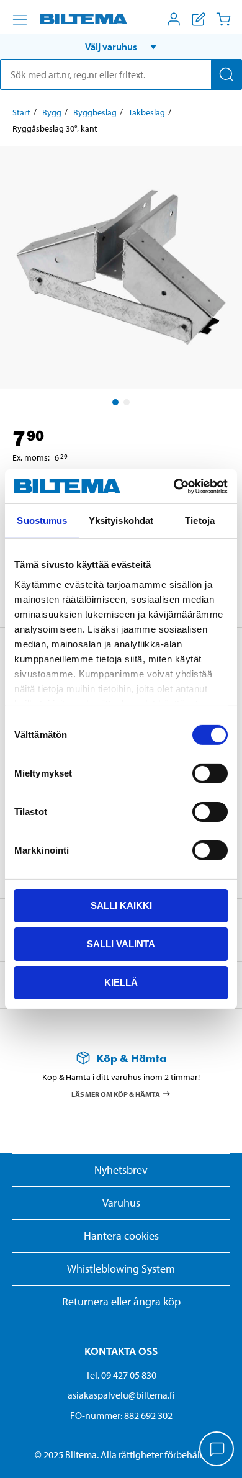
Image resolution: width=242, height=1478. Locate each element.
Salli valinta (121, 944)
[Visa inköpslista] (198, 19)
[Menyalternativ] (20, 19)
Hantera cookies (121, 1235)
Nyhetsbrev (121, 1170)
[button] (121, 46)
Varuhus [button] (121, 1203)
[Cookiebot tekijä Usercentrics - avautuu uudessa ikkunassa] (174, 486)
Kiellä (121, 981)
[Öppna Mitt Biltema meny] (173, 19)
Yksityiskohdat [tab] (121, 520)
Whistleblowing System (121, 1268)
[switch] (210, 773)
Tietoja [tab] (200, 520)
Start (21, 112)
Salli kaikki (121, 905)
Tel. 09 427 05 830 (121, 1375)
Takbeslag (146, 112)
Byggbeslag (95, 112)
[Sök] (226, 74)
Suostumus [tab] (42, 520)
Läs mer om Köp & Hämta (115, 1093)
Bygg (51, 112)
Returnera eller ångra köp (121, 1301)
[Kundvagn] (223, 19)
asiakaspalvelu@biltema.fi (121, 1395)
